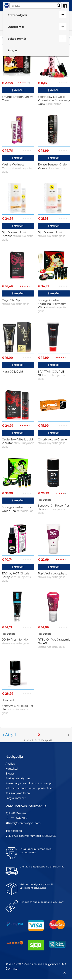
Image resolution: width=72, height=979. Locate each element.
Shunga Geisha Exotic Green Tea (17, 509)
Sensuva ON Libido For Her (17, 709)
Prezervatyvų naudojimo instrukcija (29, 783)
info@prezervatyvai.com (25, 823)
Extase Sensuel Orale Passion (52, 166)
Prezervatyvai (17, 15)
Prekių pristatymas (18, 778)
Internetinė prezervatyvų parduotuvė (29, 788)
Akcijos (10, 763)
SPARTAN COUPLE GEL (51, 375)
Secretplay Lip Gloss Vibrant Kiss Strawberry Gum (54, 100)
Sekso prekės (17, 38)
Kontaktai (12, 768)
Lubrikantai (16, 27)
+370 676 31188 (18, 818)
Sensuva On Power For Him (53, 509)
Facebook (15, 830)
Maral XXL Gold (12, 371)
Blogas (13, 50)
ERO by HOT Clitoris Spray (16, 577)
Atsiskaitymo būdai (18, 793)
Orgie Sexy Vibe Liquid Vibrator (18, 443)
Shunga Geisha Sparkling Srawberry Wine (52, 305)
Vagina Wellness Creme (17, 168)
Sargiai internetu (16, 798)
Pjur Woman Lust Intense (17, 236)
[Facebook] (65, 6)
